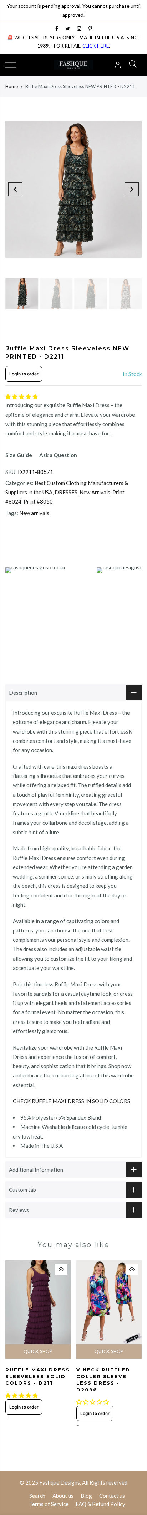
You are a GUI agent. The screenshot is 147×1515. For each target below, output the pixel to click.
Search (37, 1495)
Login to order (24, 373)
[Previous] (15, 189)
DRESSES (66, 492)
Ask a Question (58, 455)
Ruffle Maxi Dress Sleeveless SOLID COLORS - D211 (37, 1376)
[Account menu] (118, 65)
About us (63, 1495)
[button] (22, 396)
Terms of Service (49, 1504)
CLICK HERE (95, 46)
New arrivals (34, 513)
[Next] (132, 189)
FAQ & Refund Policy (100, 1504)
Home (11, 86)
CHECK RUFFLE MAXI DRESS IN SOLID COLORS (71, 1101)
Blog (86, 1495)
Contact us (112, 1495)
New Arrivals (95, 492)
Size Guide (18, 455)
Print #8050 (38, 501)
